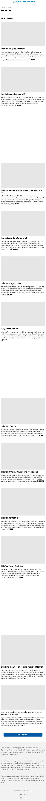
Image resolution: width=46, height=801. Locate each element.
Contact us (23, 794)
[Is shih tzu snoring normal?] (23, 79)
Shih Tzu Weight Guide (11, 283)
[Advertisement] (23, 136)
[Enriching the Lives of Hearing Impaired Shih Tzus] (23, 650)
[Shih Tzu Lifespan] (23, 411)
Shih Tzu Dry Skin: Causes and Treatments (20, 472)
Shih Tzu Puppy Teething (12, 566)
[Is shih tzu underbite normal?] (23, 223)
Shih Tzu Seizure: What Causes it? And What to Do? (21, 191)
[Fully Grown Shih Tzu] (23, 314)
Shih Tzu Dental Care (10, 518)
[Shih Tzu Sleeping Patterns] (23, 34)
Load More (22, 735)
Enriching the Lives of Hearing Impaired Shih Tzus (22, 667)
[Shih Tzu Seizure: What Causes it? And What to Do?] (23, 175)
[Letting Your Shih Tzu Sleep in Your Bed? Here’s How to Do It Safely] (23, 697)
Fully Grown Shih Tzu (10, 328)
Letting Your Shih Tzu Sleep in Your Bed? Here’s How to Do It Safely (21, 713)
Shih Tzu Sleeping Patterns (13, 48)
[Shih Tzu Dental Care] (23, 502)
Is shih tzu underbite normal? (14, 238)
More (32, 60)
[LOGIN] (44, 2)
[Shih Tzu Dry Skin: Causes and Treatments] (23, 456)
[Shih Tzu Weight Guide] (23, 268)
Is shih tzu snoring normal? (13, 94)
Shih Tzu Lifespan (8, 426)
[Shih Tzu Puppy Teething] (23, 550)
